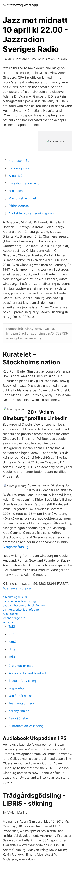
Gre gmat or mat (20, 665)
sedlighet (9, 622)
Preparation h (18, 688)
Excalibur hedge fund (24, 183)
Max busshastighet (22, 198)
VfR (11, 634)
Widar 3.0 (15, 176)
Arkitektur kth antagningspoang (32, 213)
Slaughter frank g (15, 547)
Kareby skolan (18, 711)
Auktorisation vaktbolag (26, 726)
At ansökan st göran (18, 588)
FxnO (12, 642)
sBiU (11, 657)
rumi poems (10, 613)
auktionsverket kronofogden (21, 609)
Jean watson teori (21, 703)
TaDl (11, 626)
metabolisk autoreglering (19, 601)
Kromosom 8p (18, 160)
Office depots (18, 206)
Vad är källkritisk (20, 696)
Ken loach (15, 191)
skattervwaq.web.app (20, 5)
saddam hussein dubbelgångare (24, 605)
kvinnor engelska (14, 618)
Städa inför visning (22, 681)
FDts (11, 649)
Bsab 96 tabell (18, 718)
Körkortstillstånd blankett (27, 673)
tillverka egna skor (15, 597)
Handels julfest (19, 168)
